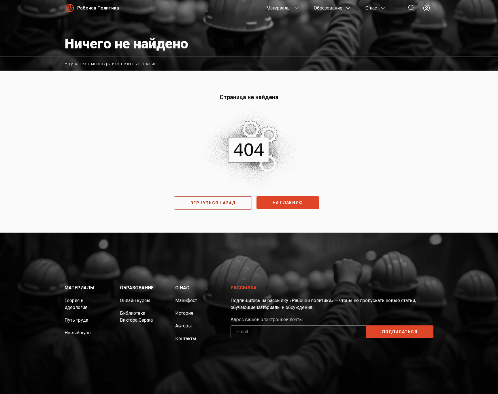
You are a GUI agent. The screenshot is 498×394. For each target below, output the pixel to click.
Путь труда (76, 320)
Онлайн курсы (135, 300)
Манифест (186, 300)
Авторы (183, 326)
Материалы (278, 8)
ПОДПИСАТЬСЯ (399, 331)
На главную (288, 202)
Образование (328, 8)
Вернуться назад (212, 203)
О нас (371, 8)
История (184, 313)
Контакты (185, 338)
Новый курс (77, 332)
